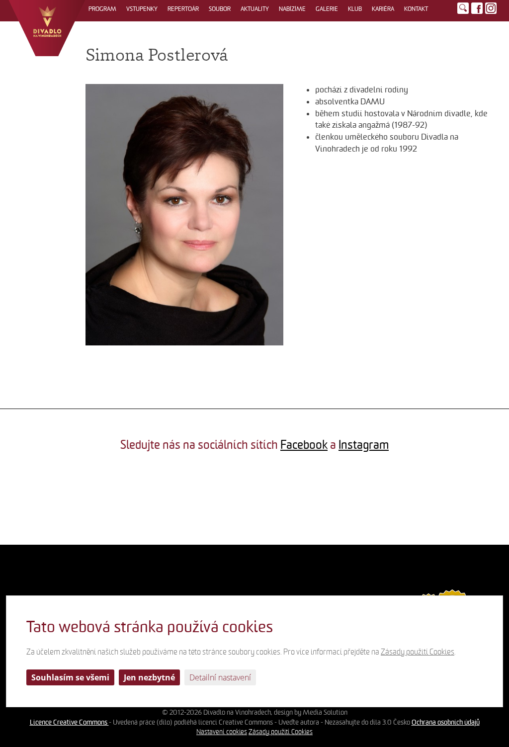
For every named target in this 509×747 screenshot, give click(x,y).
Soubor (220, 8)
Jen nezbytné (149, 677)
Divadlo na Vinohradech (46, 28)
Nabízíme (292, 8)
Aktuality (255, 8)
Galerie (327, 8)
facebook (477, 8)
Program (102, 8)
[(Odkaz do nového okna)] (42, 502)
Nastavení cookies (221, 732)
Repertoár (183, 8)
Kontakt (416, 8)
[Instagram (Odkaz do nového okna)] (491, 8)
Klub (355, 8)
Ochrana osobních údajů (446, 722)
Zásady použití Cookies (281, 732)
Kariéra (383, 8)
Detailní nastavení (220, 677)
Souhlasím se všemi (70, 677)
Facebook (304, 444)
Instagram (364, 444)
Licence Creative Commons (69, 722)
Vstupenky (142, 8)
